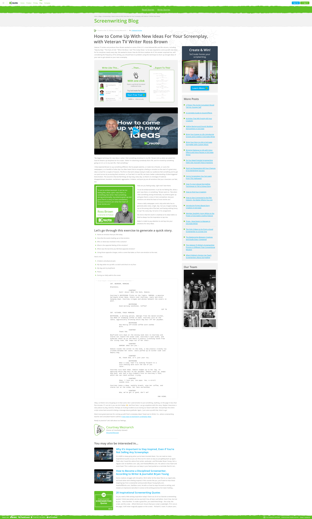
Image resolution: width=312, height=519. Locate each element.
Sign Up (295, 3)
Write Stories (163, 9)
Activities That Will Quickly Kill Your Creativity (199, 119)
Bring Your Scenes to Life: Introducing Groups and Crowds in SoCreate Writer (200, 135)
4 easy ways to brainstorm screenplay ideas (136, 417)
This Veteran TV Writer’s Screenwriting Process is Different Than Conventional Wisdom (200, 247)
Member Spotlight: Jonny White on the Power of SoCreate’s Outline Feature (200, 214)
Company (47, 3)
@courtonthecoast (112, 433)
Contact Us (307, 517)
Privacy (302, 517)
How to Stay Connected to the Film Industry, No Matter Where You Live (199, 198)
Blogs (100, 16)
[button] (200, 289)
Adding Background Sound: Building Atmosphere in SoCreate (199, 127)
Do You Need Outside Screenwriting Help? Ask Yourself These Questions (199, 161)
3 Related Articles (136, 30)
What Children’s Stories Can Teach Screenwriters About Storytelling (198, 256)
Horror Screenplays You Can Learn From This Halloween (199, 177)
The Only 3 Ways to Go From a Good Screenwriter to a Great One (199, 230)
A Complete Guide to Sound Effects (199, 113)
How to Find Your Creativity (196, 192)
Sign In (305, 3)
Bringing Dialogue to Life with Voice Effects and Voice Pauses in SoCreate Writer (199, 152)
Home (22, 3)
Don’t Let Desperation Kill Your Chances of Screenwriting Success (201, 169)
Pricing (35, 3)
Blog (40, 3)
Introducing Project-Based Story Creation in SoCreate (198, 206)
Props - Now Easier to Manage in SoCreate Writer (198, 222)
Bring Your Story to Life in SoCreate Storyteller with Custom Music (199, 143)
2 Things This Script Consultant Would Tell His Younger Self (200, 106)
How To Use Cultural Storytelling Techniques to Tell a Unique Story (198, 185)
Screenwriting (107, 16)
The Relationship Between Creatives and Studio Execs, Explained (199, 238)
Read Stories (148, 9)
